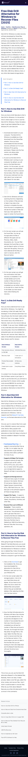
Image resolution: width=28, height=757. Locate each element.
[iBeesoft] (6, 2)
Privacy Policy (20, 748)
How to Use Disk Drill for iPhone (10, 705)
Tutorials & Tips (12, 748)
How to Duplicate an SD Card (9, 733)
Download (15, 562)
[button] (25, 2)
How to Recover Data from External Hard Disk (13, 709)
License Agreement (14, 750)
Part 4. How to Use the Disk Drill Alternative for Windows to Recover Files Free (15, 100)
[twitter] (17, 753)
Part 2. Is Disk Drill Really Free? (13, 88)
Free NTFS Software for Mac (9, 737)
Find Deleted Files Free (11, 444)
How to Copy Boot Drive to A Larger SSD (12, 717)
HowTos (8, 27)
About (5, 748)
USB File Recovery (6, 730)
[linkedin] (14, 753)
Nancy (15, 28)
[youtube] (11, 753)
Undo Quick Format (6, 726)
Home (3, 27)
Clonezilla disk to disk (7, 713)
